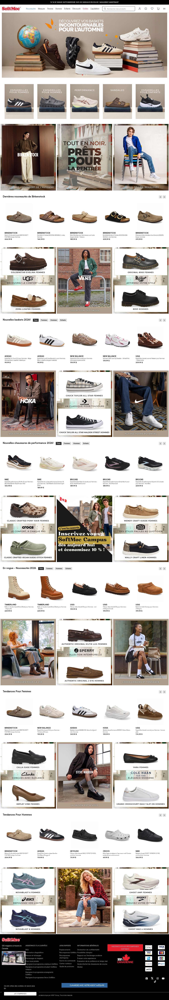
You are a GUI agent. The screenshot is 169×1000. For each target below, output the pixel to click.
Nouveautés (31, 8)
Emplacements (64, 950)
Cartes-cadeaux (65, 963)
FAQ (27, 950)
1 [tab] (82, 74)
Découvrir (76, 8)
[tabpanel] (84, 45)
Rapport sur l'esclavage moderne (89, 955)
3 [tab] (86, 74)
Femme (50, 8)
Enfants (67, 8)
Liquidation (94, 8)
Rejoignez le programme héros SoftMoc (40, 977)
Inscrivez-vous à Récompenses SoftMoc (125, 947)
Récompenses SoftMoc (68, 952)
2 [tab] (84, 74)
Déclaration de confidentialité (88, 950)
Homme (58, 8)
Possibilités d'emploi (84, 952)
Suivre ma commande (67, 961)
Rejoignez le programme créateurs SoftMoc (42, 964)
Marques (41, 8)
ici (5, 988)
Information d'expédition (34, 952)
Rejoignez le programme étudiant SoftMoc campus (41, 968)
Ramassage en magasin (34, 958)
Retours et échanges (33, 955)
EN (164, 9)
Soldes (85, 8)
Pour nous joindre (32, 961)
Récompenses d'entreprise (64, 956)
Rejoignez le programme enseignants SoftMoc (39, 973)
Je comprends (20, 994)
